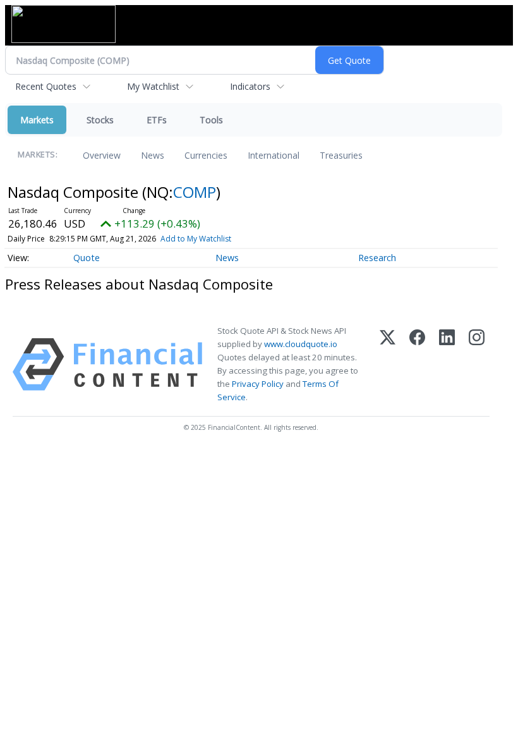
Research (377, 258)
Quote (86, 258)
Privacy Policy (258, 383)
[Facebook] (417, 364)
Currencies (205, 155)
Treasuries (341, 155)
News (152, 155)
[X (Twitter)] (388, 364)
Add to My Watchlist (195, 238)
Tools (211, 120)
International (273, 155)
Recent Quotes (45, 86)
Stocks (100, 120)
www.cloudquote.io (300, 344)
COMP (194, 191)
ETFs (157, 120)
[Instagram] (477, 364)
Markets (37, 120)
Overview (102, 155)
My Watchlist (153, 86)
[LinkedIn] (447, 364)
